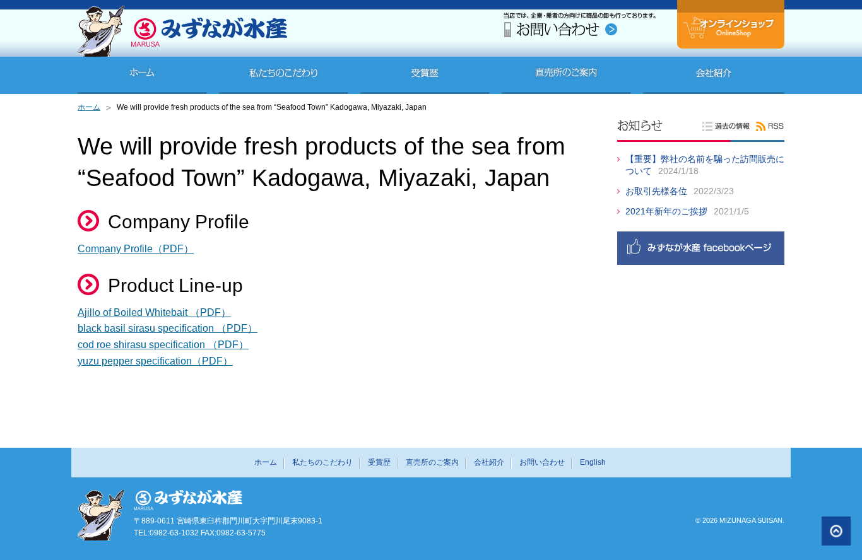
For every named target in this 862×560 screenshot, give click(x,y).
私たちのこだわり (322, 462)
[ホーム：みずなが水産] (182, 53)
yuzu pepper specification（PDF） (155, 361)
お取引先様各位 (656, 191)
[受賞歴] (424, 75)
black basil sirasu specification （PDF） (167, 328)
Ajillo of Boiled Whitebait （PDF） (154, 312)
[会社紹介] (713, 75)
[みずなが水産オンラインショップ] (730, 35)
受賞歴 (379, 462)
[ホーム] (142, 75)
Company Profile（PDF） (136, 248)
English (593, 462)
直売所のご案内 (432, 462)
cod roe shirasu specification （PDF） (163, 344)
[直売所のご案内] (566, 75)
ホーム (89, 107)
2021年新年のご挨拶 (666, 211)
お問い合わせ (542, 462)
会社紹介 (489, 462)
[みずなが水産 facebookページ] (699, 250)
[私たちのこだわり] (283, 75)
